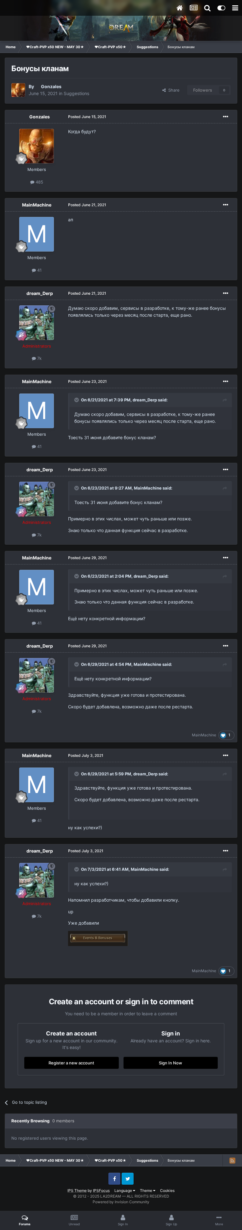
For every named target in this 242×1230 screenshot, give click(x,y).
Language (123, 1190)
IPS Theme (77, 1190)
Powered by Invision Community (121, 1201)
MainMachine (36, 204)
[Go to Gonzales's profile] (18, 90)
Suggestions (76, 93)
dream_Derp (39, 293)
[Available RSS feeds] (232, 1160)
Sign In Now (170, 1062)
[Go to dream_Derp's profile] (36, 322)
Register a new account (71, 1062)
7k (39, 358)
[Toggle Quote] (77, 399)
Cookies (167, 1190)
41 (39, 270)
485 (38, 181)
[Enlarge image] (98, 938)
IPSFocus (101, 1190)
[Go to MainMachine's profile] (36, 234)
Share (173, 90)
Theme (146, 1190)
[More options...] (225, 117)
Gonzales (51, 86)
